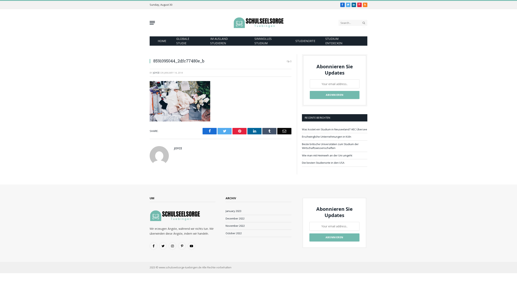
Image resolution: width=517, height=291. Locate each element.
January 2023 (233, 211)
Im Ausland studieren (219, 41)
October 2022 (234, 233)
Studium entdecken (333, 41)
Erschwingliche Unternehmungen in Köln (326, 136)
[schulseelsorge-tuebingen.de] (258, 22)
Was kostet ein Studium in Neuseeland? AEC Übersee (334, 129)
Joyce (156, 72)
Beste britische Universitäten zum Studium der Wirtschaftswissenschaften (330, 146)
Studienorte (305, 41)
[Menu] (152, 22)
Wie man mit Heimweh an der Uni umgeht (327, 155)
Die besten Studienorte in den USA (323, 162)
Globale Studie (182, 41)
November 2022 (235, 226)
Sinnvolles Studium (263, 41)
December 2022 (235, 218)
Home (162, 41)
